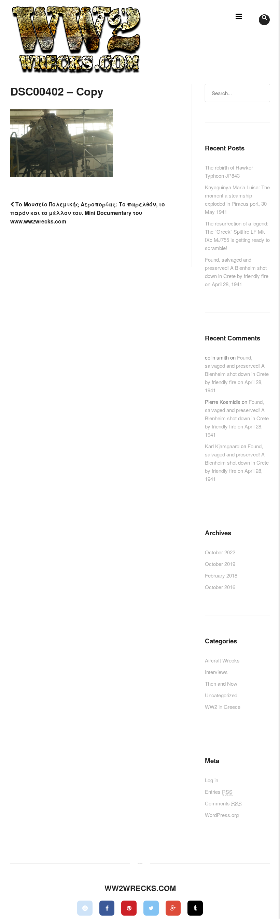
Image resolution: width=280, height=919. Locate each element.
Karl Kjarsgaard (222, 446)
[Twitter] (151, 908)
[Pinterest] (129, 908)
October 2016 (220, 586)
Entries (219, 791)
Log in (211, 780)
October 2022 (220, 552)
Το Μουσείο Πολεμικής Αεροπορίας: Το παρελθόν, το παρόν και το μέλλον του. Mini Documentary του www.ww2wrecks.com (87, 212)
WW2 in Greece (222, 706)
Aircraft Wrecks (222, 660)
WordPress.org (222, 814)
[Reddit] (85, 908)
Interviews (216, 671)
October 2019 (220, 563)
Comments (223, 803)
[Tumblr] (195, 908)
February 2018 (221, 575)
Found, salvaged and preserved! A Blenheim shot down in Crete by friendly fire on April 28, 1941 (237, 374)
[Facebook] (107, 908)
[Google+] (173, 908)
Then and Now (221, 683)
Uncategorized (221, 695)
